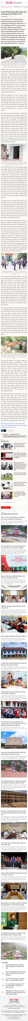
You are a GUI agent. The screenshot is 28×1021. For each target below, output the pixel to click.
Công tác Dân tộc (8, 6)
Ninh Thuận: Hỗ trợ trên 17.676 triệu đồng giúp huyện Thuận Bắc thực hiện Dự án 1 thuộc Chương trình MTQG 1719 (14, 425)
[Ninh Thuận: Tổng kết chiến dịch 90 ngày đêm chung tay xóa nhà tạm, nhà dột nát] (7, 456)
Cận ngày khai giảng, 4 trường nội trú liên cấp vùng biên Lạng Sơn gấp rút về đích (13, 782)
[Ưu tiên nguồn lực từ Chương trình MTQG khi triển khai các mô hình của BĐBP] (14, 564)
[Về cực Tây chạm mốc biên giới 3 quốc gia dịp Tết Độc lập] (14, 860)
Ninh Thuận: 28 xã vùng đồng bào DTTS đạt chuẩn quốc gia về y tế (20, 484)
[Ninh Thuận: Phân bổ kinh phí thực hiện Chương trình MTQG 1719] (7, 446)
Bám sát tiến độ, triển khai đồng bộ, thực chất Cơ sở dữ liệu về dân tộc (13, 577)
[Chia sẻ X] (5, 430)
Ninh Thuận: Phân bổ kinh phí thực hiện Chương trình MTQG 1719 (19, 446)
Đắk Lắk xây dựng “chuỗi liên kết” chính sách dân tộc (13, 607)
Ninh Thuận (5, 434)
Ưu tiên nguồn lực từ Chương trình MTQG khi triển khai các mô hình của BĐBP (13, 547)
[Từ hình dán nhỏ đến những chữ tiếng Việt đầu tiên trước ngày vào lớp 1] (14, 679)
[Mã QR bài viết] (13, 430)
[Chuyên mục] (2, 2)
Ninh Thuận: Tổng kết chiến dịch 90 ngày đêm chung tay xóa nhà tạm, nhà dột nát (20, 455)
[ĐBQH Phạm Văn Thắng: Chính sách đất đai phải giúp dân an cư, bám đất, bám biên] (14, 921)
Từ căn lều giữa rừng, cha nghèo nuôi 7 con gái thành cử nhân (15, 979)
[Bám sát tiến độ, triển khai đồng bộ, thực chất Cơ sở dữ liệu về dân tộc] (14, 594)
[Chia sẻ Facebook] (2, 430)
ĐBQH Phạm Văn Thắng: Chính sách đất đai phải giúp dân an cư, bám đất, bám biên (14, 904)
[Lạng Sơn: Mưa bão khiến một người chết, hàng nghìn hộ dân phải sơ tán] (14, 769)
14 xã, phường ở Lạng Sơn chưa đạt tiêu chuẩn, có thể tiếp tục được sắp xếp (15, 985)
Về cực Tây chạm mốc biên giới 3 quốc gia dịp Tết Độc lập (13, 843)
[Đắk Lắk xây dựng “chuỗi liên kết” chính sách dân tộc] (14, 624)
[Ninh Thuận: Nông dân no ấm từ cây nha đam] (7, 476)
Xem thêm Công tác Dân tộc (9, 514)
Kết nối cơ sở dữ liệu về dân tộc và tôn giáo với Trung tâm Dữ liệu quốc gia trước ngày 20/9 (13, 812)
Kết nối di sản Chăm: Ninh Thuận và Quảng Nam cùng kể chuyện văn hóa (20, 494)
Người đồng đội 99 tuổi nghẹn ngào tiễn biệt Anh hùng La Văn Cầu (15, 966)
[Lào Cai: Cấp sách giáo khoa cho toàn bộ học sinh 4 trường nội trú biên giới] (14, 534)
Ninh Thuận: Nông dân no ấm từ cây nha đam (20, 473)
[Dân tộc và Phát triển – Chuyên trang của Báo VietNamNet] (9, 2)
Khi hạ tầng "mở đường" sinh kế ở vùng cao (14, 636)
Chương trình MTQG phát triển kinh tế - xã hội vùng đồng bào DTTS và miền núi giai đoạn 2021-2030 (14, 436)
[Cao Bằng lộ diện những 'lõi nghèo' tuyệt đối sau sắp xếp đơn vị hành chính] (14, 951)
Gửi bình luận (6, 507)
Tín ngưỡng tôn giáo (17, 6)
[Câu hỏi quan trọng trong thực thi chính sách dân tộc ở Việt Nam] (14, 709)
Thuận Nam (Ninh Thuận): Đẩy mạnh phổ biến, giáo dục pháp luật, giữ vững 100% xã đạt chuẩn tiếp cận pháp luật (20, 466)
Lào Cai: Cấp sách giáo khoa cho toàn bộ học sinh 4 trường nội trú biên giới (13, 518)
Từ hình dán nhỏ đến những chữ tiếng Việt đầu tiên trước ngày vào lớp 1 (14, 664)
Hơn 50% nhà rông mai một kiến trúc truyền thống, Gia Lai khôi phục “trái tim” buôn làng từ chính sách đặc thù (13, 723)
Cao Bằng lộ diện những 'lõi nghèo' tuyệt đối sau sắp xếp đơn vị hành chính (13, 934)
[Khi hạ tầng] (14, 651)
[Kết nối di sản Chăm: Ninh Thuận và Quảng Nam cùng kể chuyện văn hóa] (7, 495)
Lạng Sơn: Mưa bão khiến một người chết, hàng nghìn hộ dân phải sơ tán (13, 753)
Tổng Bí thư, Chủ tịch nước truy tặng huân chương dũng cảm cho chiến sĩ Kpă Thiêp (15, 992)
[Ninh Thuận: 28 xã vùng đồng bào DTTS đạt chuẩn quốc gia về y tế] (7, 486)
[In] (10, 430)
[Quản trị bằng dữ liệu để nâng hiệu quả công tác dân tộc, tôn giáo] (14, 891)
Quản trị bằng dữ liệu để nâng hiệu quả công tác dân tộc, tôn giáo (14, 874)
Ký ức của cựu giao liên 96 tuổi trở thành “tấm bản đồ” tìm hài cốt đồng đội (16, 973)
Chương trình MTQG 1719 (14, 434)
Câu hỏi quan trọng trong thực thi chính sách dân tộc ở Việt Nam (13, 692)
